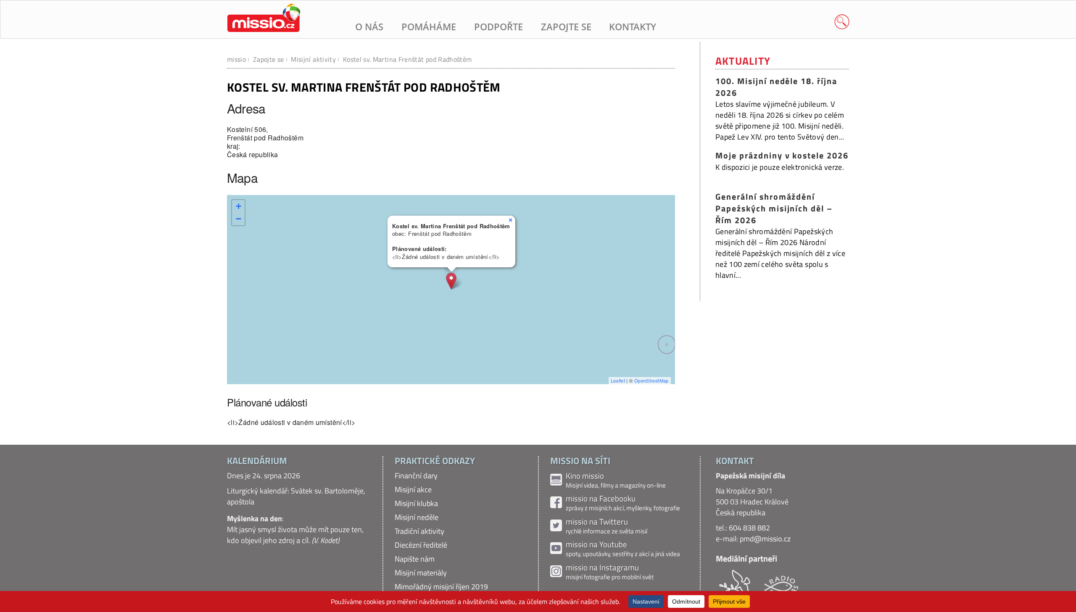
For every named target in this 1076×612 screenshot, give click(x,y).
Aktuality (742, 61)
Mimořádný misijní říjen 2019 (441, 586)
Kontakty (632, 27)
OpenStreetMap (651, 380)
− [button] (238, 219)
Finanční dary (416, 475)
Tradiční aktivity (419, 531)
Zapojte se (566, 27)
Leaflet (618, 380)
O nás (369, 27)
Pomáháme (428, 27)
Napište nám (415, 559)
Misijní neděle (416, 517)
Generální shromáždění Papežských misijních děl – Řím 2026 (774, 208)
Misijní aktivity (313, 59)
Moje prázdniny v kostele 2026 (782, 155)
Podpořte (498, 27)
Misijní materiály (421, 572)
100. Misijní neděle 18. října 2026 (776, 87)
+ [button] (238, 206)
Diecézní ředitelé (421, 545)
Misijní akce (413, 489)
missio (236, 59)
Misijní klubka (416, 503)
